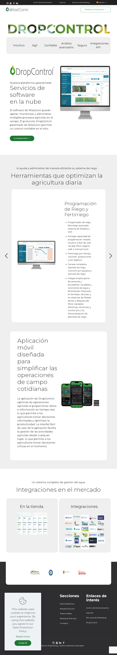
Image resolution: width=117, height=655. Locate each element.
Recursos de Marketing (96, 618)
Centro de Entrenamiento (97, 608)
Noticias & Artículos (68, 618)
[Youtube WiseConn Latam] (11, 3)
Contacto (64, 623)
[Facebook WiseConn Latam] (14, 3)
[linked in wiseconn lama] (17, 3)
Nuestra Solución (67, 609)
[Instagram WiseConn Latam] (7, 3)
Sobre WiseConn (67, 604)
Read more (23, 636)
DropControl (91, 623)
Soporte (89, 613)
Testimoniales (66, 613)
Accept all (23, 643)
